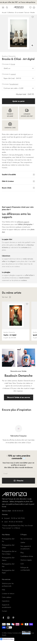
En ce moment (19, 12)
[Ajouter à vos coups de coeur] (32, 17)
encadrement (14, 84)
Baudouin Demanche (8, 56)
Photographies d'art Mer (8, 565)
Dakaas (12, 639)
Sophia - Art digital (10, 335)
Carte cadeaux (6, 597)
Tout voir (26, 12)
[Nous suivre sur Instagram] (8, 617)
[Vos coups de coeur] (30, 7)
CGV (22, 564)
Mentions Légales (26, 560)
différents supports (23, 222)
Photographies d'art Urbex (8, 546)
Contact (4, 611)
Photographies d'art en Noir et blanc (9, 552)
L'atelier (23, 542)
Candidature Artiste (27, 556)
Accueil (4, 12)
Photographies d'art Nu (8, 540)
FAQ (3, 590)
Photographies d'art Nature (8, 558)
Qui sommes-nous (26, 539)
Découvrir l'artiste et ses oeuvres (18, 397)
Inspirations (5, 601)
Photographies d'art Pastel (8, 571)
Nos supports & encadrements (26, 547)
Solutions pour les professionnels (8, 584)
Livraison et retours (8, 593)
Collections (10, 12)
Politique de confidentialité (25, 568)
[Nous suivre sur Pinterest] (13, 617)
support (13, 74)
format (13, 64)
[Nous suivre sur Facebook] (3, 617)
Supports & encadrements (6, 606)
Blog (22, 552)
